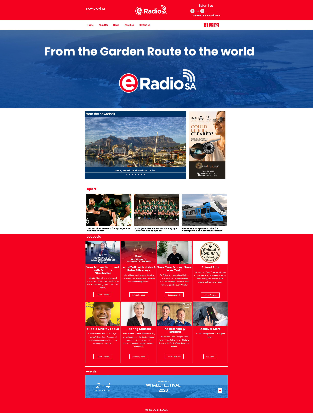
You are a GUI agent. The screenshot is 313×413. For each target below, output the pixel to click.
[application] (206, 11)
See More (210, 356)
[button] (126, 174)
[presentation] (87, 147)
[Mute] (202, 11)
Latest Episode (174, 295)
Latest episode (103, 294)
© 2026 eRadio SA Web (156, 410)
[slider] (211, 11)
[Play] (192, 11)
